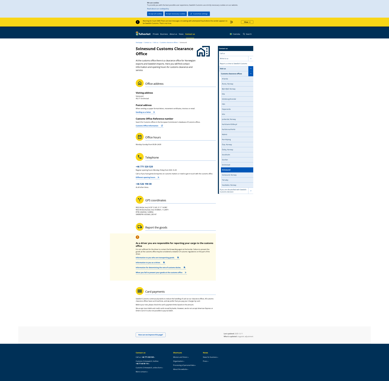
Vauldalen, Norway (229, 185)
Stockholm (226, 155)
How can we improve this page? (152, 335)
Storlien (225, 160)
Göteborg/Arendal (229, 99)
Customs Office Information (147, 126)
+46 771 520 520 (144, 166)
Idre (223, 114)
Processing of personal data (183, 365)
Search (248, 34)
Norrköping (226, 139)
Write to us (224, 58)
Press (205, 361)
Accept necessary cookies (175, 14)
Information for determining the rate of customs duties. (158, 267)
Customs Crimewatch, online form (149, 368)
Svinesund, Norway (229, 175)
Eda (223, 94)
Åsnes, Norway (227, 84)
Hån (223, 104)
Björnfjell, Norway (228, 89)
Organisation (178, 361)
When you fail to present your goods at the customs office (159, 272)
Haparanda (226, 109)
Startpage (139, 42)
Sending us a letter (143, 112)
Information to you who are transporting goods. (155, 257)
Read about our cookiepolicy (158, 9)
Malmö (224, 134)
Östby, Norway (227, 149)
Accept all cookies (155, 14)
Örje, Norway (227, 144)
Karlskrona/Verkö (228, 129)
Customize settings (200, 14)
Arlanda (225, 79)
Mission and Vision (180, 357)
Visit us (155, 42)
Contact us (147, 42)
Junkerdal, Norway (229, 119)
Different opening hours (145, 177)
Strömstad (226, 165)
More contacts (141, 372)
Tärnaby (225, 180)
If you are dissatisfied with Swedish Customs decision (233, 190)
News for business (210, 357)
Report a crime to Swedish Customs (233, 63)
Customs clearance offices (169, 42)
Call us (222, 53)
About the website (180, 369)
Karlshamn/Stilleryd (229, 124)
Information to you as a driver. (148, 262)
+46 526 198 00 (144, 183)
